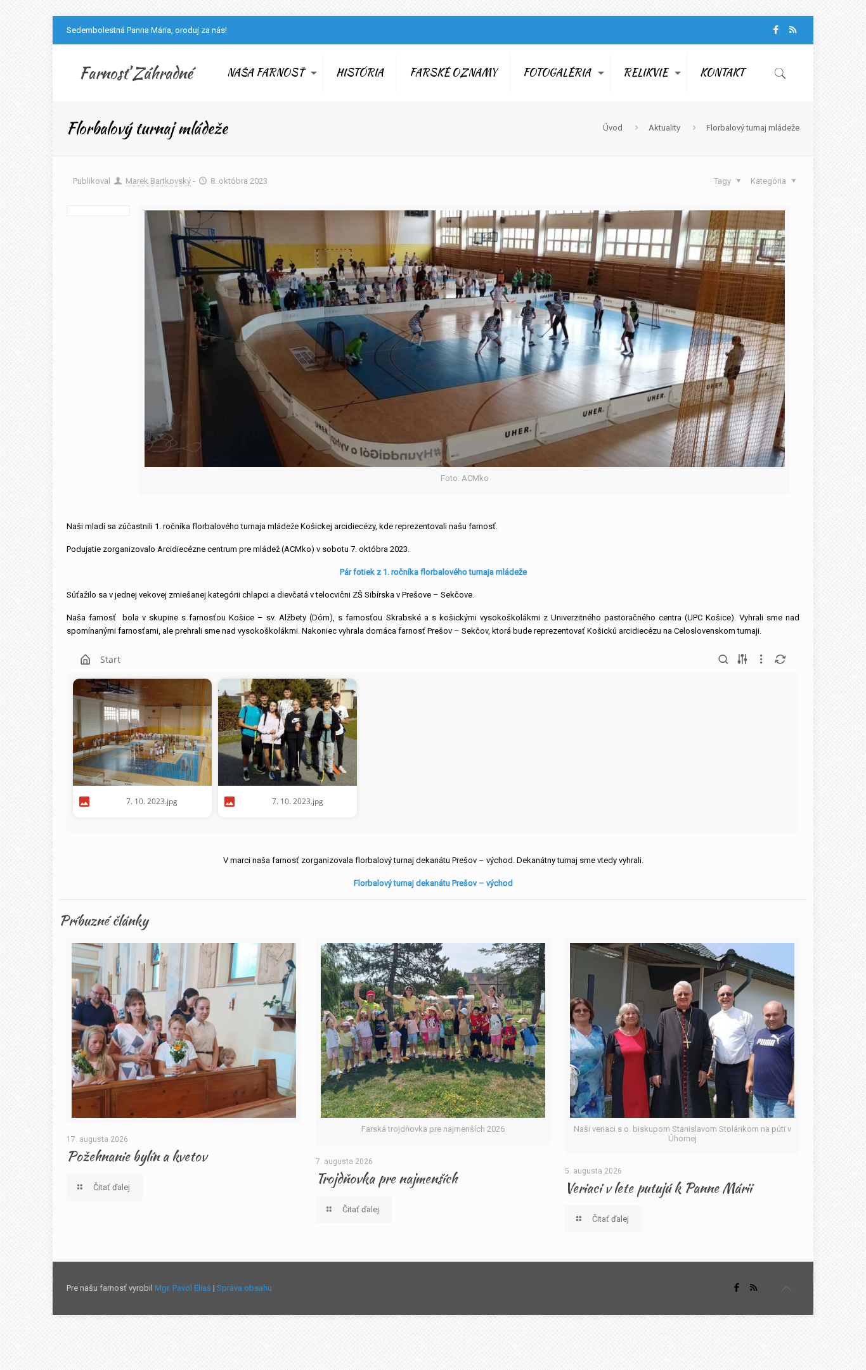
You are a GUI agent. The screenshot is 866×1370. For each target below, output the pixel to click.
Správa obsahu (244, 1288)
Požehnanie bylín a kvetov (137, 1156)
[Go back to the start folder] (85, 659)
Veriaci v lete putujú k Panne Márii (658, 1188)
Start (110, 659)
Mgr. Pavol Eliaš (183, 1288)
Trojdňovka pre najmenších (386, 1178)
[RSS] (792, 29)
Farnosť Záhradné (136, 72)
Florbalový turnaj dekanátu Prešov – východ (433, 883)
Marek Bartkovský (158, 181)
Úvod (613, 127)
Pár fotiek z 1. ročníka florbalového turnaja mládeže (433, 572)
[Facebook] (775, 29)
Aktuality (664, 127)
